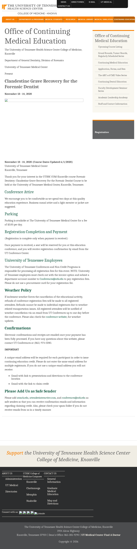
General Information (54, 480)
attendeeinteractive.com (43, 397)
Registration (102, 132)
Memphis (31, 494)
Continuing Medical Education (113, 62)
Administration (13, 478)
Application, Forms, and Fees (111, 69)
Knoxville (31, 481)
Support (15, 453)
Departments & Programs (31, 19)
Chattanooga (33, 488)
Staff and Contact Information (112, 103)
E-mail (92, 2)
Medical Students (53, 19)
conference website (56, 316)
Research (70, 19)
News (63, 2)
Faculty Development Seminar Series (112, 89)
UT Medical (106, 2)
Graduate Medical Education (52, 491)
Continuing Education (124, 19)
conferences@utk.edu (73, 397)
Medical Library (85, 19)
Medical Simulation (104, 19)
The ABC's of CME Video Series (112, 75)
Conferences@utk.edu (51, 279)
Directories (77, 2)
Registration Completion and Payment (36, 231)
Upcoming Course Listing (110, 46)
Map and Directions (52, 502)
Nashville (31, 500)
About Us (10, 19)
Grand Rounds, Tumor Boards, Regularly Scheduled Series (112, 55)
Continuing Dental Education (112, 81)
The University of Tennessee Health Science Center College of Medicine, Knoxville (29, 10)
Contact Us (64, 6)
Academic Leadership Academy (113, 97)
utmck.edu (22, 397)
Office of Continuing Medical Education (112, 38)
